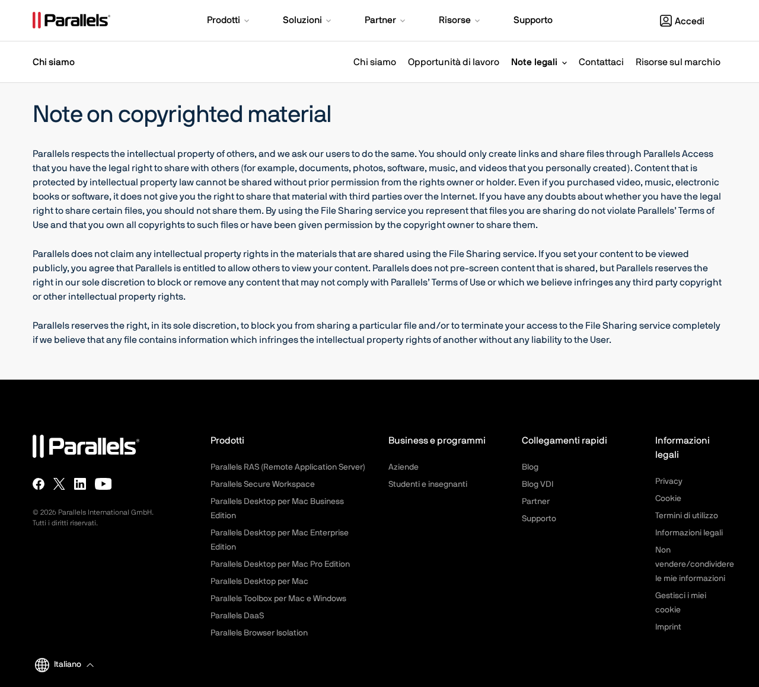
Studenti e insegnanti (427, 484)
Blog (530, 467)
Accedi (689, 21)
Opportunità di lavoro (453, 62)
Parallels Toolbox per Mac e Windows (278, 599)
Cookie (668, 499)
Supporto (539, 519)
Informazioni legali (689, 533)
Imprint (668, 627)
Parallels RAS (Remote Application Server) (288, 467)
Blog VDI (537, 484)
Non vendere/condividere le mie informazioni (694, 564)
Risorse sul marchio (678, 62)
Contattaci (601, 62)
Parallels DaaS (237, 616)
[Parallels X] (59, 484)
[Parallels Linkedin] (80, 484)
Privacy (669, 481)
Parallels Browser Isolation (259, 633)
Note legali (534, 62)
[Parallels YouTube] (103, 484)
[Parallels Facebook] (38, 484)
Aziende (403, 467)
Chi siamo (374, 62)
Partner (536, 501)
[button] (229, 21)
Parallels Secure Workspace (263, 484)
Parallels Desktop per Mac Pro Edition (280, 564)
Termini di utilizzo (686, 516)
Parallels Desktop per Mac (259, 581)
